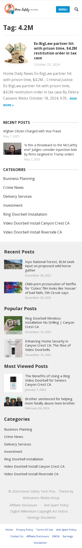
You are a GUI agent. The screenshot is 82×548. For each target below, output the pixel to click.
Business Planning (19, 178)
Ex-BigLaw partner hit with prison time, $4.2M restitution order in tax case (55, 50)
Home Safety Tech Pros (38, 491)
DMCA (55, 536)
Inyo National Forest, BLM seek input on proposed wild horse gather (49, 266)
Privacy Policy (24, 529)
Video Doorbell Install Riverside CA (32, 232)
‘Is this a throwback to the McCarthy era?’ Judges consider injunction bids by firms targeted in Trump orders (50, 149)
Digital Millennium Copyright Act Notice (39, 511)
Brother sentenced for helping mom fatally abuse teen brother (50, 400)
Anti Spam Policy (56, 505)
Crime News (13, 187)
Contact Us (16, 536)
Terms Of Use (44, 529)
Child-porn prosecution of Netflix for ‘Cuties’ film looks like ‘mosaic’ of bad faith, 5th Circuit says (51, 288)
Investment (13, 205)
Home (9, 529)
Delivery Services (17, 196)
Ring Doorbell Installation (25, 214)
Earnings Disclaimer (41, 517)
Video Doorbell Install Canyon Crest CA (36, 223)
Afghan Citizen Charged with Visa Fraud (32, 131)
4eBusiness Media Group (41, 498)
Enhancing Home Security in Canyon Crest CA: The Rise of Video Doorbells (48, 345)
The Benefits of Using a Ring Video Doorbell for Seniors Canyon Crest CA (47, 380)
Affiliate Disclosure (23, 505)
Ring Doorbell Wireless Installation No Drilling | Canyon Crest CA (49, 322)
